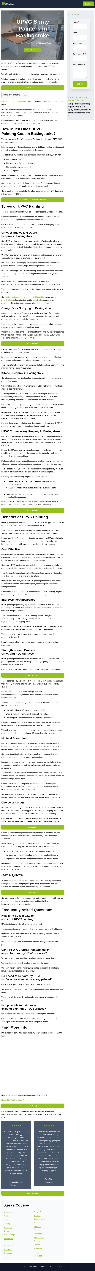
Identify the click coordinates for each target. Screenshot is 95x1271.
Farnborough (9, 1235)
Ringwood (38, 1256)
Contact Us (32, 675)
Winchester (8, 1238)
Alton (19, 1100)
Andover (7, 1242)
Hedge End (38, 1212)
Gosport (37, 1245)
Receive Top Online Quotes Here (33, 1106)
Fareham (37, 1226)
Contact (88, 4)
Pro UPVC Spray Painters (12, 102)
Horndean (8, 1253)
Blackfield (38, 1248)
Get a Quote (31, 50)
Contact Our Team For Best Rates (32, 200)
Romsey (37, 1215)
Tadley (14, 1100)
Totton (36, 1230)
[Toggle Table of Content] (24, 95)
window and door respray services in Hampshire (24, 297)
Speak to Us (32, 827)
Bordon (7, 1231)
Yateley (7, 1224)
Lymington (38, 1252)
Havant (37, 1223)
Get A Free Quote (32, 1193)
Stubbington (39, 1237)
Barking (26, 1100)
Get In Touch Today (32, 88)
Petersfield (8, 1246)
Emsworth (38, 1234)
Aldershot (8, 1227)
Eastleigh (8, 1249)
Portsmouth (38, 1241)
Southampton (39, 1219)
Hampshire (5, 1100)
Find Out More (32, 344)
